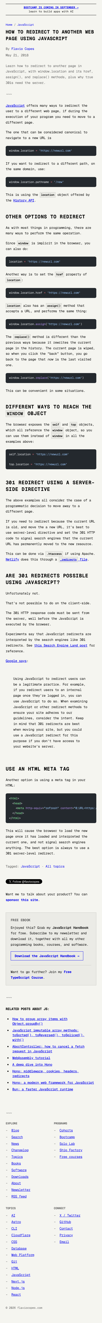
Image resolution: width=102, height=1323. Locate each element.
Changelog (19, 1150)
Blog (15, 1130)
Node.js (18, 1288)
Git (14, 1261)
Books (16, 1163)
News (15, 1143)
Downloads (19, 1176)
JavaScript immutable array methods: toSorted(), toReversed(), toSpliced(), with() (48, 1035)
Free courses (71, 1157)
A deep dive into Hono (32, 1064)
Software (19, 1170)
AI (13, 1215)
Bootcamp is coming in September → (51, 7)
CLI (14, 1228)
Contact (66, 1228)
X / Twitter (70, 1215)
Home (9, 25)
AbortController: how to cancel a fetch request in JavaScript (48, 1048)
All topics (55, 866)
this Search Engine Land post (60, 645)
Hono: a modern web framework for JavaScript (53, 1082)
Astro (16, 1222)
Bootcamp (67, 1137)
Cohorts (66, 1130)
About (16, 1183)
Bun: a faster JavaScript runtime (42, 1089)
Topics (17, 1157)
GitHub (65, 1222)
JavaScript (25, 25)
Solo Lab (67, 1143)
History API (23, 200)
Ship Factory (71, 1150)
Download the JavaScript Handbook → (47, 956)
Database (19, 1248)
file (73, 559)
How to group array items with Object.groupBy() (39, 1021)
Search (17, 1137)
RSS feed (19, 1196)
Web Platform (22, 1255)
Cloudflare (20, 1235)
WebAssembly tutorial (31, 1058)
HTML (15, 1268)
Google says (16, 661)
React (16, 1294)
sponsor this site (22, 900)
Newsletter (20, 1190)
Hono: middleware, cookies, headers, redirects (45, 1073)
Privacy (66, 1235)
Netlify (12, 559)
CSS (14, 1242)
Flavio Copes (22, 49)
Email (64, 1242)
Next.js (18, 1281)
